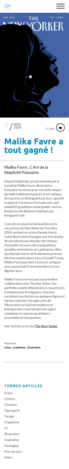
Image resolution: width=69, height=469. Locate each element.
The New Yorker (46, 326)
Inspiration (11, 440)
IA (5, 428)
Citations (10, 404)
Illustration (34, 347)
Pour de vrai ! (13, 451)
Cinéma (9, 399)
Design (9, 416)
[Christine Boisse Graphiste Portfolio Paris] (7, 6)
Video (8, 457)
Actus (8, 347)
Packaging (11, 446)
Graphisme (19, 347)
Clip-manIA (12, 410)
